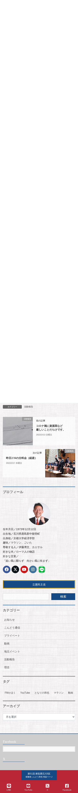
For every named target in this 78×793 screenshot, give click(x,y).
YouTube (25, 692)
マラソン (59, 692)
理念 (6, 667)
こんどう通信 (12, 627)
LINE (9, 790)
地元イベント (12, 651)
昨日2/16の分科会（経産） (21, 458)
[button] (39, 775)
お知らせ (9, 619)
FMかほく (10, 692)
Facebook (67, 790)
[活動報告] (18, 430)
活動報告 (28, 406)
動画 (6, 643)
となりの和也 (41, 692)
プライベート (12, 635)
